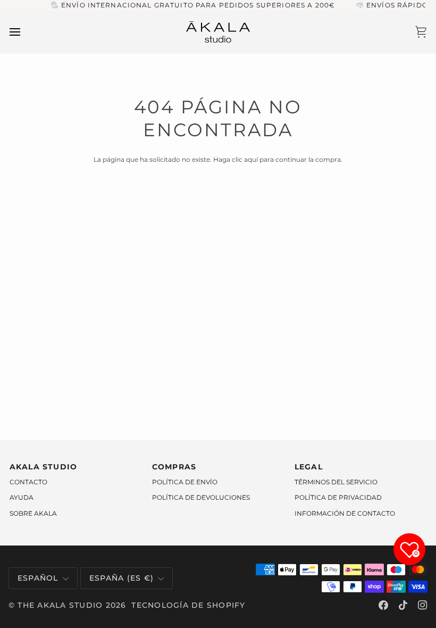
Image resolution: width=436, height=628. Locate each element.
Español (38, 578)
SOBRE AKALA (33, 513)
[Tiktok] (403, 605)
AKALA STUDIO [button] (44, 466)
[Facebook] (383, 605)
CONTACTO (28, 482)
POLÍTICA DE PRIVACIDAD (338, 497)
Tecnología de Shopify (188, 605)
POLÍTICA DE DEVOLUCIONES (201, 497)
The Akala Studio (60, 605)
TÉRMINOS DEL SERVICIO (336, 482)
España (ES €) (121, 578)
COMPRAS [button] (174, 466)
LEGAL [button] (309, 466)
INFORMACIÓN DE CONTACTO (345, 513)
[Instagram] (422, 605)
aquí (251, 159)
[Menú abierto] (24, 32)
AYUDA (21, 497)
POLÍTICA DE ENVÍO (184, 482)
